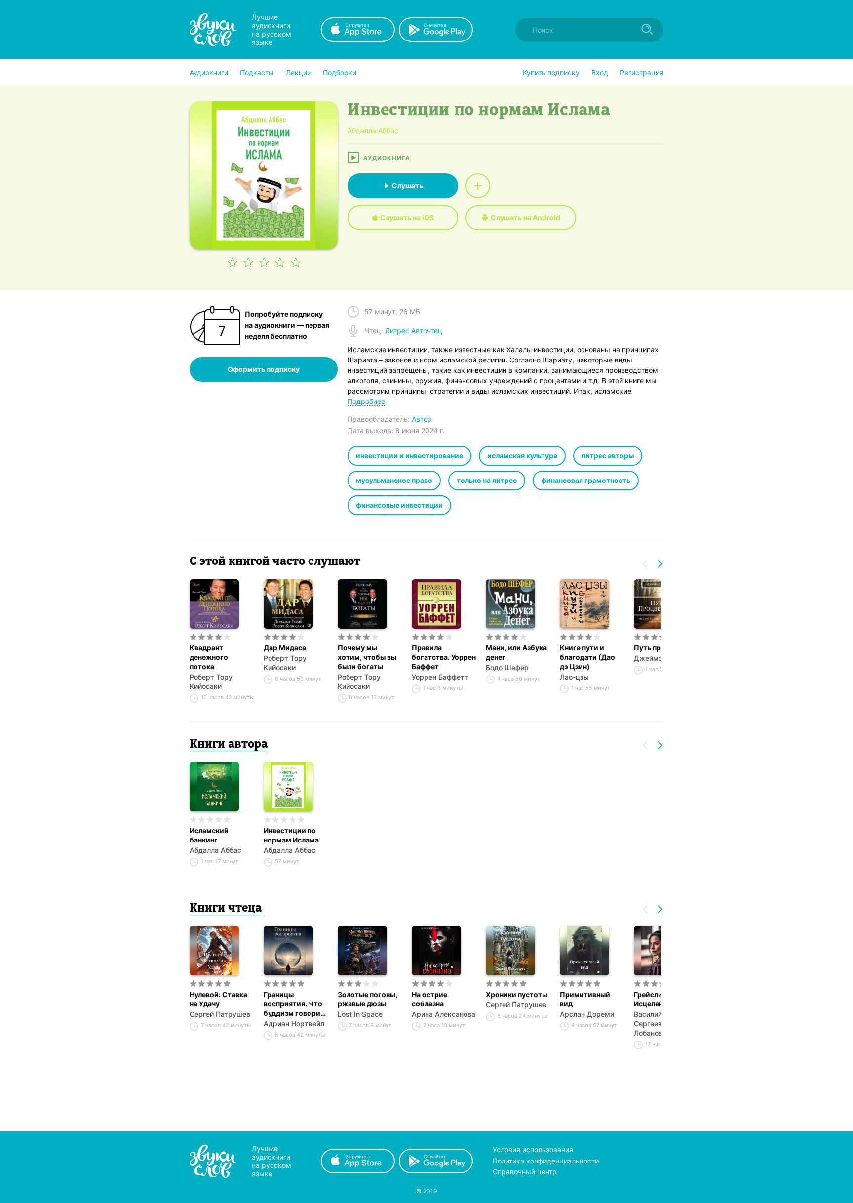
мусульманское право (394, 480)
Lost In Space (360, 1014)
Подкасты (257, 72)
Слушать (407, 185)
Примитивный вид (585, 999)
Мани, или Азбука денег (516, 652)
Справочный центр (525, 1171)
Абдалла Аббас (215, 850)
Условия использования (533, 1149)
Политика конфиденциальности (546, 1161)
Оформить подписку (264, 369)
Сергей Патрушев (220, 1014)
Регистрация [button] (641, 72)
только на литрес (487, 480)
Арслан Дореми (587, 1014)
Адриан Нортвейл (294, 1023)
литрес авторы (608, 455)
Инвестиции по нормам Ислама (291, 835)
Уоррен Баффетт (440, 677)
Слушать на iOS (407, 217)
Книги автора (229, 745)
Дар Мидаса (285, 647)
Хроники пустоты (516, 994)
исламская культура (522, 455)
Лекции (298, 72)
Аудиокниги (209, 72)
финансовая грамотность (585, 480)
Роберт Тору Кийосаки (211, 681)
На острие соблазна (429, 999)
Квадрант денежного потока (209, 657)
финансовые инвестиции (399, 505)
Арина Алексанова (443, 1014)
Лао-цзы (574, 677)
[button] (209, 72)
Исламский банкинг (209, 835)
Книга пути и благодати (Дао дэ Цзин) (587, 657)
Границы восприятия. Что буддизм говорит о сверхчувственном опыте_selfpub (296, 1004)
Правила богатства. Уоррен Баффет (444, 657)
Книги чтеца (226, 909)
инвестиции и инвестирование (409, 455)
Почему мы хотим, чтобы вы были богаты (367, 657)
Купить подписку (551, 72)
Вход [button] (599, 72)
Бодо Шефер (507, 667)
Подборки (339, 72)
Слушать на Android (525, 217)
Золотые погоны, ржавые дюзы (367, 999)
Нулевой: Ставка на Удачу (218, 999)
